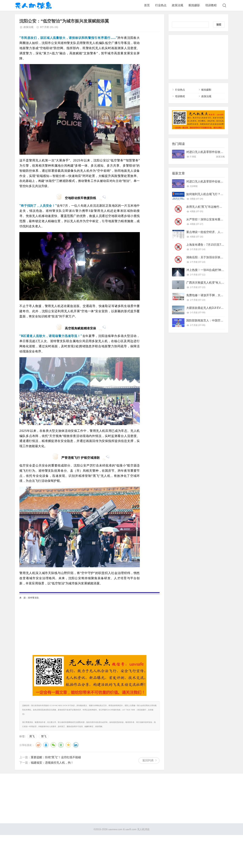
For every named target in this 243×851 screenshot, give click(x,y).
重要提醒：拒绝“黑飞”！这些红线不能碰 (56, 757)
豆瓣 (61, 745)
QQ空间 (68, 745)
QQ (46, 745)
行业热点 (161, 5)
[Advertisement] (89, 625)
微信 (53, 745)
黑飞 (32, 736)
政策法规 (177, 5)
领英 (75, 745)
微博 (38, 745)
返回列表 (148, 760)
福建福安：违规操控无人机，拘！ (52, 762)
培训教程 (211, 5)
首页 (147, 5)
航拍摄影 (194, 5)
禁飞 (43, 736)
